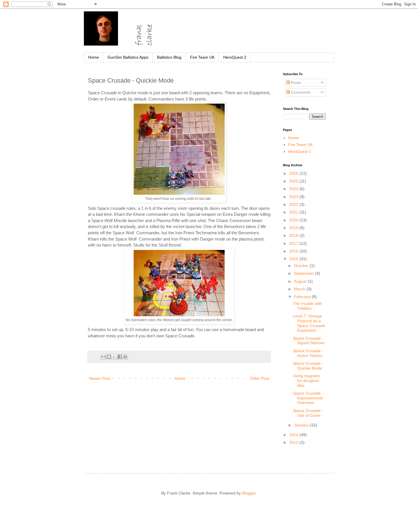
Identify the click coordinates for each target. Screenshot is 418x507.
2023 (294, 196)
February (303, 296)
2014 (294, 434)
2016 (294, 251)
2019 (294, 227)
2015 (294, 258)
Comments (300, 92)
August (301, 281)
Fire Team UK (202, 57)
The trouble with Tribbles (307, 306)
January (302, 425)
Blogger (249, 493)
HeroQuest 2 (234, 57)
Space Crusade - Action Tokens (308, 353)
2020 (294, 220)
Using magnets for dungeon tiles (306, 380)
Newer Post (99, 378)
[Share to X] (114, 357)
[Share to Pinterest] (125, 357)
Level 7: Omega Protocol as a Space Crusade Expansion (309, 323)
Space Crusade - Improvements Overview (308, 398)
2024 (294, 188)
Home (93, 57)
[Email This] (103, 357)
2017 (294, 243)
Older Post (259, 378)
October (302, 265)
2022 (294, 204)
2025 (294, 181)
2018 (294, 235)
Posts (295, 82)
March (300, 289)
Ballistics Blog (169, 57)
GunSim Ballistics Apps (127, 57)
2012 (294, 442)
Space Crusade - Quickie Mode (308, 365)
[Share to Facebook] (120, 357)
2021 (294, 212)
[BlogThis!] (109, 357)
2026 (294, 173)
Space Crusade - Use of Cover (308, 413)
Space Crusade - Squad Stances (308, 340)
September (304, 273)
